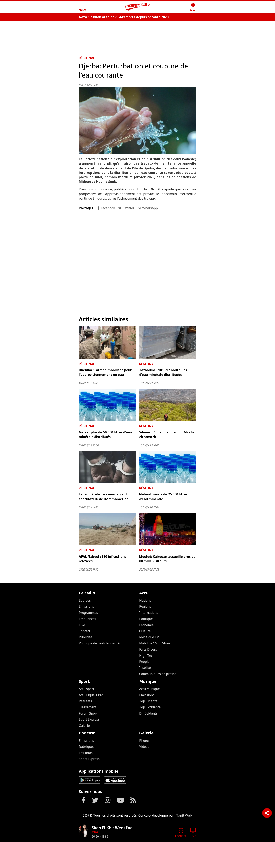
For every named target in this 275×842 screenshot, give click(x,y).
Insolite (145, 667)
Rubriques (86, 746)
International (149, 612)
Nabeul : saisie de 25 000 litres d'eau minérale (163, 496)
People (144, 661)
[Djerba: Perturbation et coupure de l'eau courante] (137, 120)
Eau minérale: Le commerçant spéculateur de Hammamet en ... (105, 496)
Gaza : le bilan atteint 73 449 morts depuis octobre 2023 (124, 17)
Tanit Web (184, 815)
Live (82, 625)
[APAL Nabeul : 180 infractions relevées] (107, 529)
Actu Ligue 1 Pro (91, 695)
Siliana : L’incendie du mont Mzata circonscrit (166, 434)
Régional (87, 58)
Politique (146, 619)
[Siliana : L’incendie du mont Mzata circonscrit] (167, 405)
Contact (84, 631)
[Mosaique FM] (137, 7)
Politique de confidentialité (99, 643)
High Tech (146, 655)
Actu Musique (149, 689)
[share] (267, 813)
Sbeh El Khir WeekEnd (112, 827)
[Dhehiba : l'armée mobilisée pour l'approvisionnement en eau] (107, 342)
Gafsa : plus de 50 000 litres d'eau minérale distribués (105, 434)
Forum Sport (88, 713)
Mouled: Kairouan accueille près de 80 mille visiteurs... (167, 558)
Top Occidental (150, 707)
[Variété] (83, 830)
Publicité (85, 637)
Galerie (84, 725)
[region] (137, 37)
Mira (95, 832)
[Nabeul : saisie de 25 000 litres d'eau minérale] (167, 467)
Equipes (85, 600)
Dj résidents (148, 713)
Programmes (88, 612)
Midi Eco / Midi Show (155, 643)
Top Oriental (148, 701)
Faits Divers (148, 649)
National (145, 600)
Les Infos (86, 753)
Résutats (85, 701)
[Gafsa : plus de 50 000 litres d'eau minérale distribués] (107, 405)
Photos (144, 740)
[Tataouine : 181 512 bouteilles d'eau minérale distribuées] (167, 342)
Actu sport (86, 689)
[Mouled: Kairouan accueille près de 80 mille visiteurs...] (167, 529)
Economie (146, 625)
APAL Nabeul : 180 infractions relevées (102, 558)
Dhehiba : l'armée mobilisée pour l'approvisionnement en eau (105, 372)
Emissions (86, 606)
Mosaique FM (149, 637)
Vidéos (144, 746)
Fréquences (87, 619)
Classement (87, 707)
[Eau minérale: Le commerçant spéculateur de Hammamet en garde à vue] (107, 467)
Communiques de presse (157, 674)
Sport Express (89, 719)
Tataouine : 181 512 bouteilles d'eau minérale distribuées (163, 372)
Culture (145, 631)
